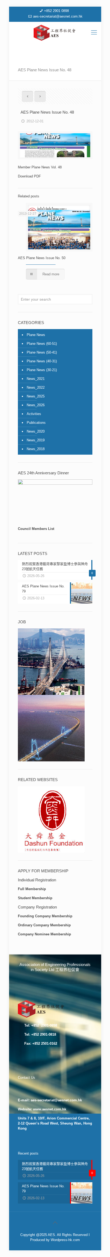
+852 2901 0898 (56, 11)
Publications (36, 423)
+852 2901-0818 (43, 1034)
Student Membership (35, 898)
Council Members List (36, 529)
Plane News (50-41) (42, 352)
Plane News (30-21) (42, 370)
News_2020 (36, 431)
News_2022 (36, 387)
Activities (34, 414)
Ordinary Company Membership (44, 925)
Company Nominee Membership (44, 934)
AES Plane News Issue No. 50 (41, 258)
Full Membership (32, 889)
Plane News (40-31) (42, 361)
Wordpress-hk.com (65, 1240)
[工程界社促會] (55, 32)
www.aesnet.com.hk (49, 1109)
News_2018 (36, 449)
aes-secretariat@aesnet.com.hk (57, 16)
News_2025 (36, 396)
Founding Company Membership (45, 916)
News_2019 (36, 440)
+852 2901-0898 (43, 1025)
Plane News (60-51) (42, 344)
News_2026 (36, 405)
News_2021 (36, 379)
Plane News (36, 335)
